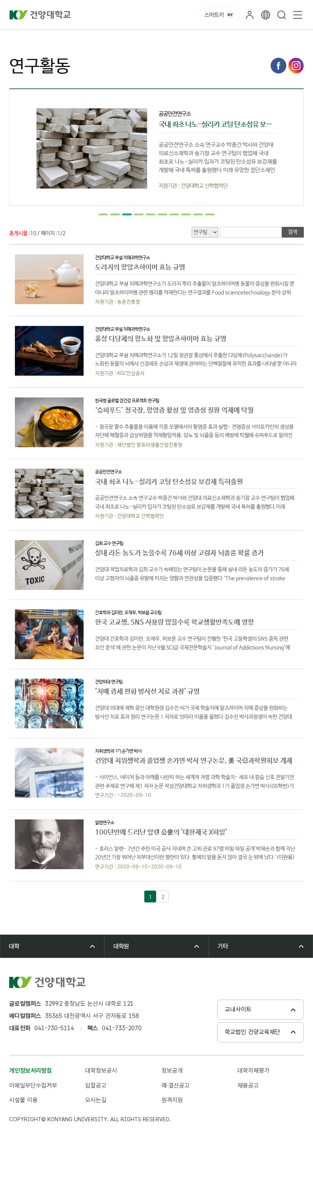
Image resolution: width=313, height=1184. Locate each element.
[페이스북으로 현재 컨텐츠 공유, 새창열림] (278, 65)
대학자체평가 (253, 1070)
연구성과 (78, 38)
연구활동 (107, 38)
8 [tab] (186, 214)
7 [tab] (174, 214)
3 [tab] (127, 214)
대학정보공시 (101, 1070)
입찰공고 (95, 1085)
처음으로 (18, 38)
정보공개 (172, 1070)
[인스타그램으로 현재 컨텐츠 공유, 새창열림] (296, 65)
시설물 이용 (23, 1100)
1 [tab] (103, 214)
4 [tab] (139, 214)
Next (290, 147)
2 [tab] (115, 214)
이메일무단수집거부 (33, 1085)
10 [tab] (210, 214)
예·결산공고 (175, 1085)
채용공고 (248, 1085)
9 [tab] (198, 214)
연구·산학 (48, 38)
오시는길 (95, 1100)
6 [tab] (162, 214)
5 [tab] (150, 214)
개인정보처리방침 (30, 1070)
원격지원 (172, 1100)
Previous (22, 147)
